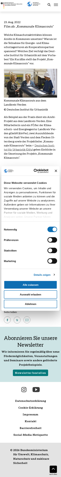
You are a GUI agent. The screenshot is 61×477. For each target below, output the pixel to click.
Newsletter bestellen (30, 372)
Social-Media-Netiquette (30, 434)
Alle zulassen (30, 284)
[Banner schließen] (56, 171)
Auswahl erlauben (30, 294)
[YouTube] (36, 389)
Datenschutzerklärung (30, 400)
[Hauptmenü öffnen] (56, 5)
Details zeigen (42, 274)
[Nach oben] (53, 469)
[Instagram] (23, 389)
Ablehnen (30, 304)
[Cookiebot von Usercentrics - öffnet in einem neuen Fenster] (35, 171)
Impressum (30, 414)
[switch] (52, 240)
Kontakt (30, 421)
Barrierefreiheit (31, 427)
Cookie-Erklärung (30, 407)
